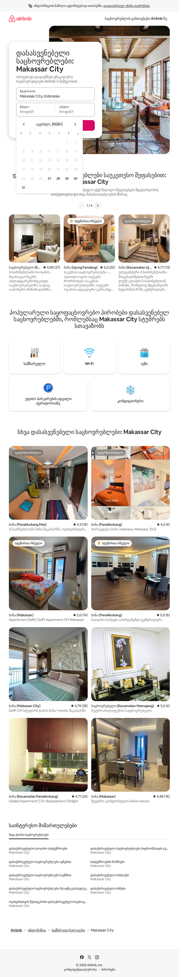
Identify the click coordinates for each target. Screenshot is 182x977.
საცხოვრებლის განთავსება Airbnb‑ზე (136, 18)
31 (23, 188)
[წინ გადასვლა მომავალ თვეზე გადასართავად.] (75, 124)
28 (58, 178)
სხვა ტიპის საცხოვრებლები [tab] (29, 835)
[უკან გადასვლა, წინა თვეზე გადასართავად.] (24, 124)
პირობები (108, 969)
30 (75, 178)
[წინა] (81, 205)
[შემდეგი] (97, 205)
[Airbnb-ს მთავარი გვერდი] (20, 19)
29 (67, 178)
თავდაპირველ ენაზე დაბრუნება (126, 6)
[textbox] (36, 111)
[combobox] (55, 96)
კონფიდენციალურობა (80, 969)
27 (49, 178)
